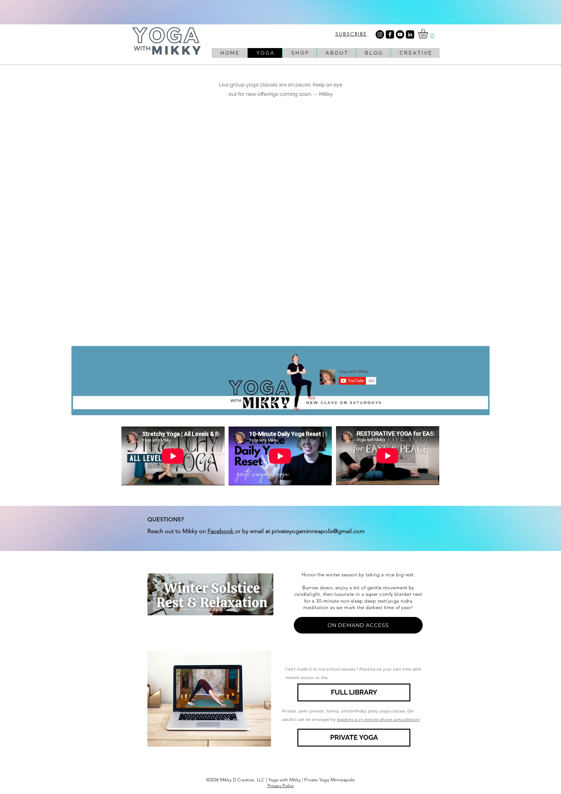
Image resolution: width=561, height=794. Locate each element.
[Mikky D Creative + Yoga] (390, 34)
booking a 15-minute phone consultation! (378, 719)
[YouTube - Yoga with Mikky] (400, 34)
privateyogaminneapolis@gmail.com (318, 531)
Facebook (221, 531)
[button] (428, 33)
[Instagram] (380, 34)
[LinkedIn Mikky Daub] (410, 34)
